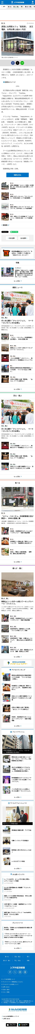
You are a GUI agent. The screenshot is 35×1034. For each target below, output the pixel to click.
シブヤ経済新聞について (9, 979)
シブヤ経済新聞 (17, 2)
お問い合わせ (6, 987)
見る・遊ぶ (16, 6)
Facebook (10, 972)
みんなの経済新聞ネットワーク (17, 1009)
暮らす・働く (28, 6)
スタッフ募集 (6, 992)
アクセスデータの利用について (10, 984)
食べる (9, 6)
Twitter (15, 972)
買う (22, 6)
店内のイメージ (10, 82)
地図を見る (17, 175)
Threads (25, 972)
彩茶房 (5, 225)
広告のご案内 (6, 989)
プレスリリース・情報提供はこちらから (13, 981)
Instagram (20, 972)
